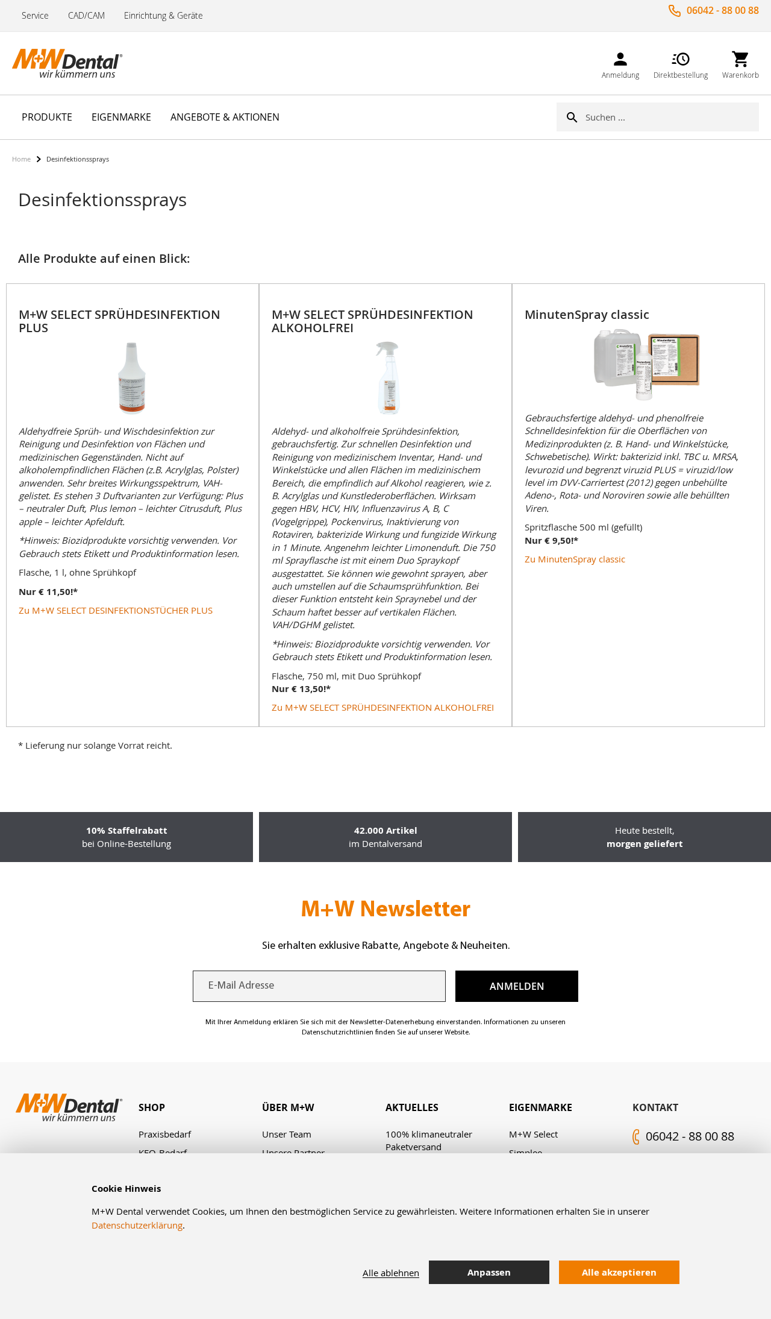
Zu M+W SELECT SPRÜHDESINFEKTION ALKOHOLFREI (383, 707)
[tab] (200, 1108)
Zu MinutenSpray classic (575, 559)
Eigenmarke (540, 1107)
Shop (152, 1107)
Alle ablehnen (391, 1273)
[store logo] (72, 63)
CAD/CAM (86, 15)
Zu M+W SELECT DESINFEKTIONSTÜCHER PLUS (116, 610)
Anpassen (489, 1272)
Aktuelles (412, 1107)
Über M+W (288, 1107)
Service (35, 15)
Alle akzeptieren (619, 1272)
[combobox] (672, 116)
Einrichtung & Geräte (163, 15)
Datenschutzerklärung (137, 1225)
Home (21, 158)
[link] (620, 63)
